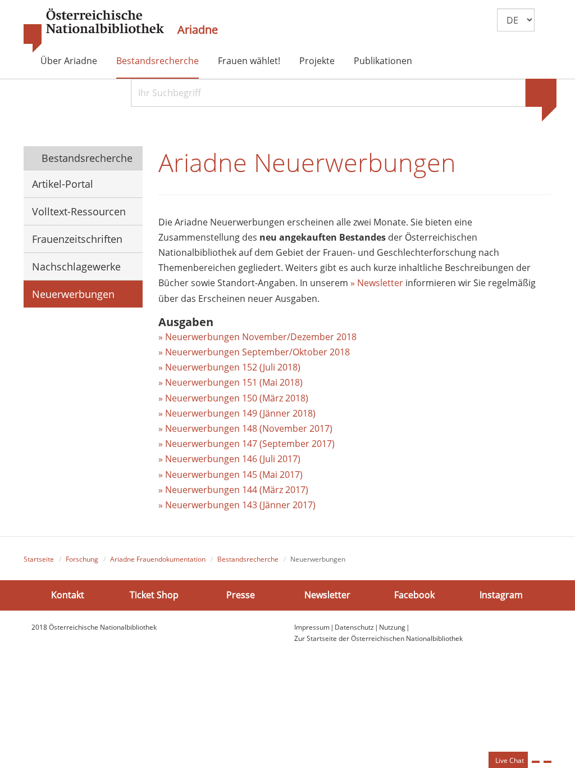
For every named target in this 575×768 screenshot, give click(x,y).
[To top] (547, 762)
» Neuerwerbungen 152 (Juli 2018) (229, 367)
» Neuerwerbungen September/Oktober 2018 (254, 352)
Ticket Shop (154, 595)
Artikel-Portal (62, 184)
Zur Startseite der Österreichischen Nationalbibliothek (378, 638)
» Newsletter (376, 283)
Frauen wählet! (249, 61)
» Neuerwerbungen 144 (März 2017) (233, 490)
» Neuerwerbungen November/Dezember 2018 (257, 337)
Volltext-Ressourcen (79, 211)
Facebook (414, 595)
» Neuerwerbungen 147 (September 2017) (246, 443)
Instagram (501, 595)
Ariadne (197, 29)
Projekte (317, 61)
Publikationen (383, 61)
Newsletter (327, 595)
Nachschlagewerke (76, 266)
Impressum (312, 627)
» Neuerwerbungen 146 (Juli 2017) (229, 459)
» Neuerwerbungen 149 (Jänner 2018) (237, 413)
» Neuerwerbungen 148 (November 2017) (245, 428)
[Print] (536, 762)
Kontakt (67, 595)
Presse (240, 595)
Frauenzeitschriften (77, 239)
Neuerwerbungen (73, 294)
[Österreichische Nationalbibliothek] (94, 30)
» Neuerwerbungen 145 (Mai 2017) (230, 474)
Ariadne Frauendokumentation (158, 559)
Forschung (82, 559)
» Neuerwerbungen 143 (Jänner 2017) (237, 505)
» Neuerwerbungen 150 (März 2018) (233, 398)
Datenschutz (354, 627)
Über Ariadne (68, 61)
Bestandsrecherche (157, 61)
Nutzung (392, 627)
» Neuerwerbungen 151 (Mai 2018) (230, 382)
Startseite (39, 559)
